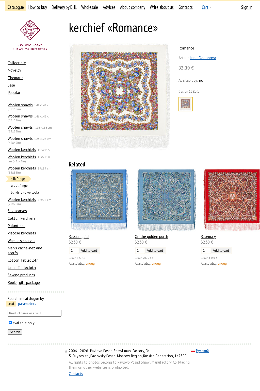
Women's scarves (21, 240)
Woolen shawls (20, 104)
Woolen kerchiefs (22, 149)
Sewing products (21, 274)
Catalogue (16, 7)
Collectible (17, 62)
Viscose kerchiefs (22, 232)
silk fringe (18, 179)
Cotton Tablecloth (23, 260)
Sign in (246, 7)
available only (24, 322)
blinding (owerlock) (25, 192)
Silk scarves (17, 210)
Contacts (185, 7)
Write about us (162, 7)
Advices (109, 7)
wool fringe (19, 185)
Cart (205, 7)
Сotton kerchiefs (22, 218)
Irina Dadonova (203, 57)
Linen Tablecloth (22, 267)
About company (132, 7)
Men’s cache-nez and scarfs (25, 250)
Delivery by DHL (64, 7)
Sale (11, 85)
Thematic (15, 77)
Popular (14, 92)
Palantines (16, 225)
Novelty (14, 70)
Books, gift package (24, 282)
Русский (202, 350)
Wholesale (89, 7)
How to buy (37, 7)
